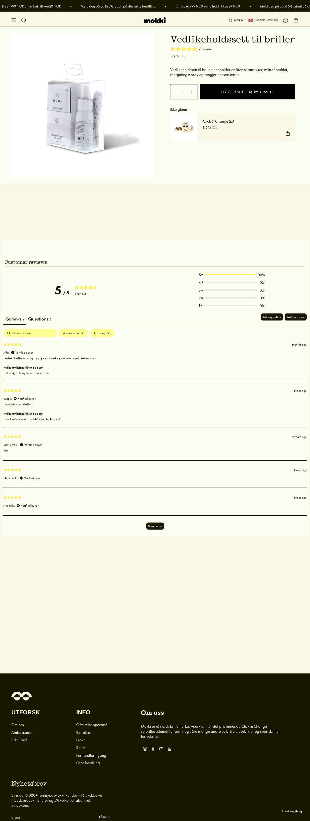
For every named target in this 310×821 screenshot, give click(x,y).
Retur (80, 747)
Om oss (17, 724)
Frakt (80, 739)
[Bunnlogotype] (21, 696)
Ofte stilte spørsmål (92, 724)
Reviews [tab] (15, 319)
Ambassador (22, 732)
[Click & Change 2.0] (183, 127)
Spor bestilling (88, 762)
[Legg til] (287, 133)
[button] (232, 274)
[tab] (39, 319)
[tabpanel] (155, 431)
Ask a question (272, 317)
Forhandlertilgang (91, 755)
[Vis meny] (13, 20)
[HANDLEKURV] (296, 20)
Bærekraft (84, 732)
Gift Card (19, 739)
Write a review (295, 317)
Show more (155, 526)
